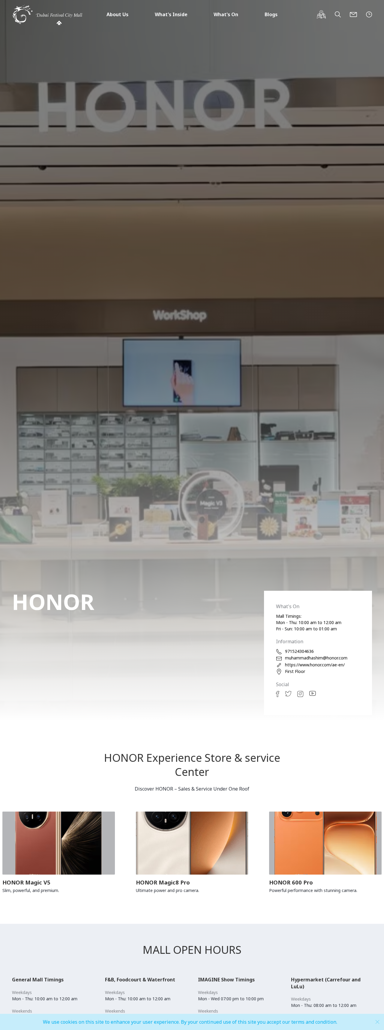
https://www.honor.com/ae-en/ (315, 665)
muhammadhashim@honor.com (316, 658)
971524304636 (299, 651)
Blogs (271, 14)
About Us (117, 14)
